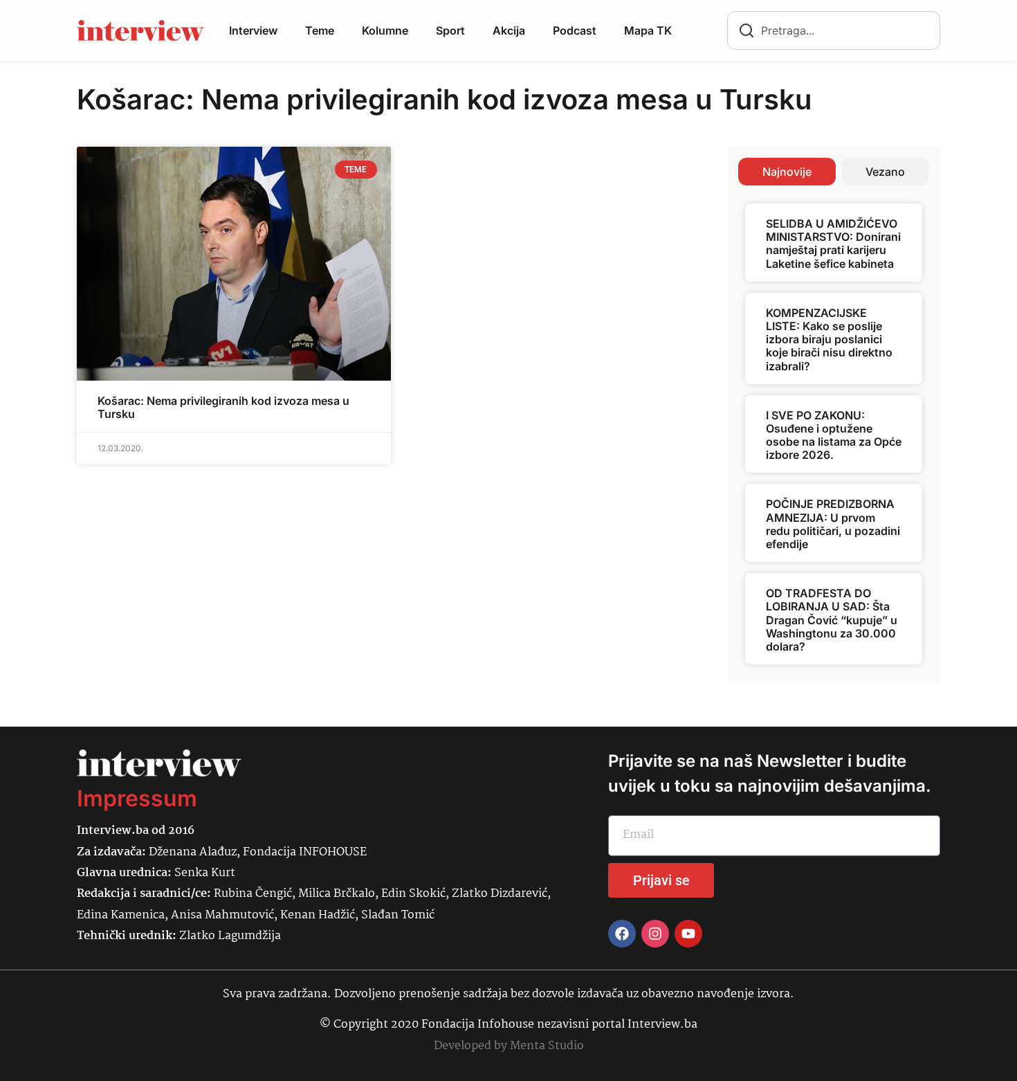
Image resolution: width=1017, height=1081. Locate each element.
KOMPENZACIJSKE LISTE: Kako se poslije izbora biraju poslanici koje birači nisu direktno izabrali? (829, 339)
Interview (253, 30)
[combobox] (833, 30)
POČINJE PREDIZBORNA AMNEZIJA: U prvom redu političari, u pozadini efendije (833, 524)
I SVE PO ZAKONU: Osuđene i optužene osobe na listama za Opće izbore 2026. (833, 435)
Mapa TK (648, 30)
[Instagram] (655, 933)
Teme (319, 30)
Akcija (509, 30)
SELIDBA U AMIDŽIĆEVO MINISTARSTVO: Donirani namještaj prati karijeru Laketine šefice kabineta (833, 244)
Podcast (574, 30)
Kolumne (385, 30)
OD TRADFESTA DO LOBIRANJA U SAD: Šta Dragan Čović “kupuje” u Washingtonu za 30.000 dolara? (831, 619)
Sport (450, 30)
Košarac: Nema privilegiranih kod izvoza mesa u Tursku (223, 407)
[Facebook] (622, 933)
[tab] (787, 171)
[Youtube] (688, 933)
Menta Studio (547, 1046)
